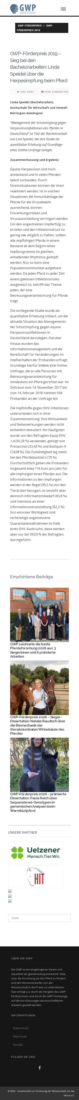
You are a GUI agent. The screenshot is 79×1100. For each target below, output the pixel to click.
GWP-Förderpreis (30, 25)
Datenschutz (21, 1028)
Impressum (20, 1036)
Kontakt (18, 1044)
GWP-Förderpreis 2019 (35, 28)
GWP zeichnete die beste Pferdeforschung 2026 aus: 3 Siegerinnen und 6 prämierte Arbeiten (33, 650)
